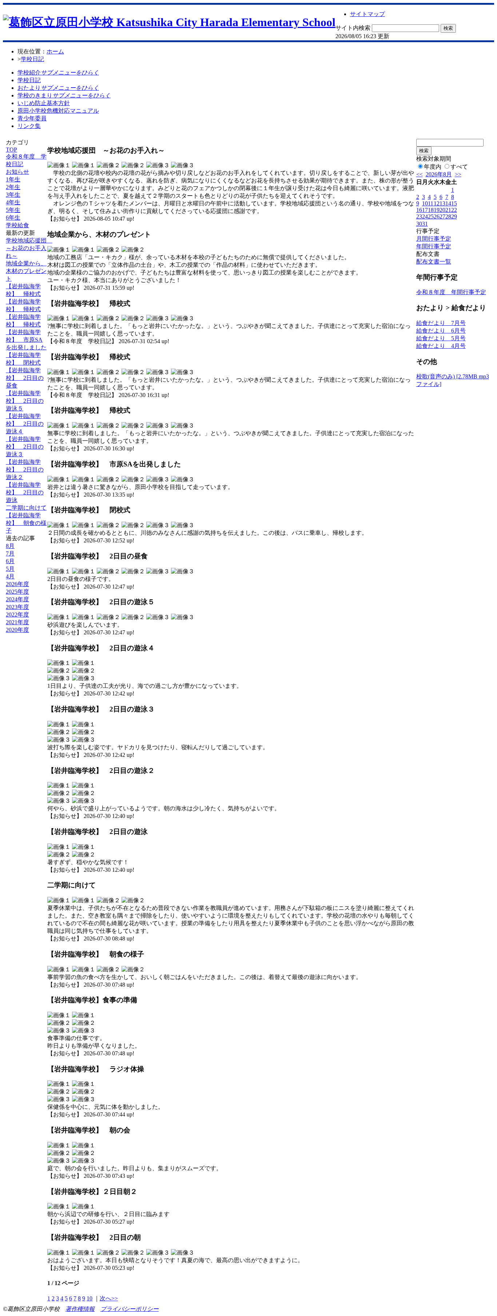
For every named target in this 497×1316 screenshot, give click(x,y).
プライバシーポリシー (129, 1309)
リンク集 (29, 126)
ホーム (55, 51)
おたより (58, 88)
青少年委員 (32, 118)
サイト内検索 (352, 28)
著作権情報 (80, 1309)
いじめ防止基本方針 (43, 103)
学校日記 (32, 59)
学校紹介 (58, 72)
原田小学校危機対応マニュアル (58, 111)
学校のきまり (64, 95)
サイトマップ (367, 14)
